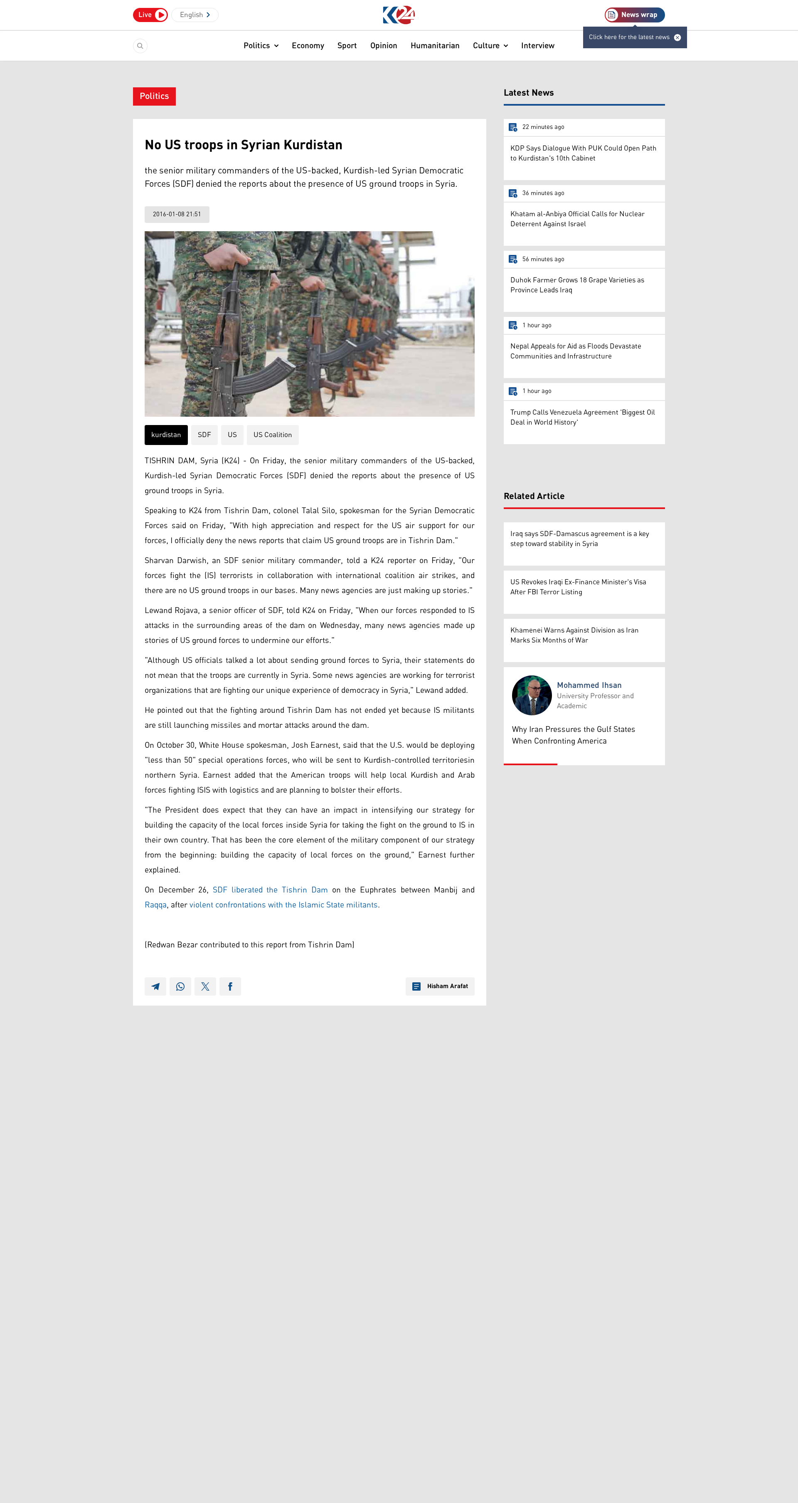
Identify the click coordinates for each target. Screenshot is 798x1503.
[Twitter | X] (205, 986)
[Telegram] (155, 986)
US (232, 435)
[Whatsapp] (180, 986)
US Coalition (273, 435)
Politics (257, 46)
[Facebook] (230, 986)
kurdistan (166, 435)
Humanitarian (435, 46)
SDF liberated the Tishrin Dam (270, 890)
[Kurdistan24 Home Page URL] (399, 15)
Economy (308, 46)
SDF (204, 435)
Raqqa (156, 905)
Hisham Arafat (447, 986)
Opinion (383, 46)
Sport (347, 46)
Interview (537, 46)
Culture (486, 46)
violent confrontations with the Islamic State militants (284, 905)
